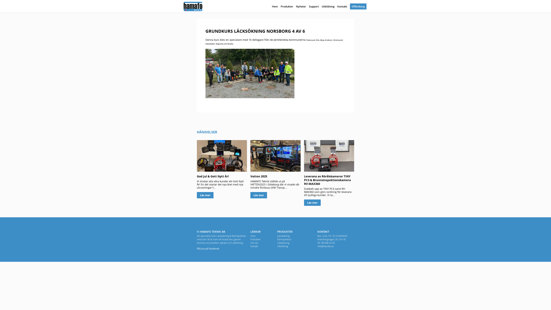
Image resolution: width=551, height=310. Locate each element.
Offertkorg (358, 6)
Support (314, 6)
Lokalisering (283, 242)
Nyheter (301, 6)
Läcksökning (283, 236)
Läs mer (205, 195)
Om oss (254, 242)
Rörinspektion (284, 239)
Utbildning (328, 6)
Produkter (287, 6)
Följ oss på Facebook (208, 248)
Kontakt (342, 6)
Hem (275, 6)
